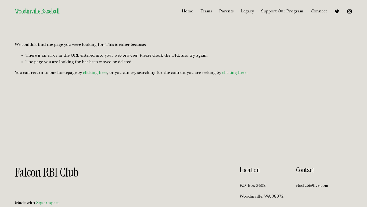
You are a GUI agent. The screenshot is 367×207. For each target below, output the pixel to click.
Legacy (247, 11)
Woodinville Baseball (37, 11)
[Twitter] (337, 11)
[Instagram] (349, 11)
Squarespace (47, 203)
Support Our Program (282, 11)
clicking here (95, 73)
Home (187, 11)
